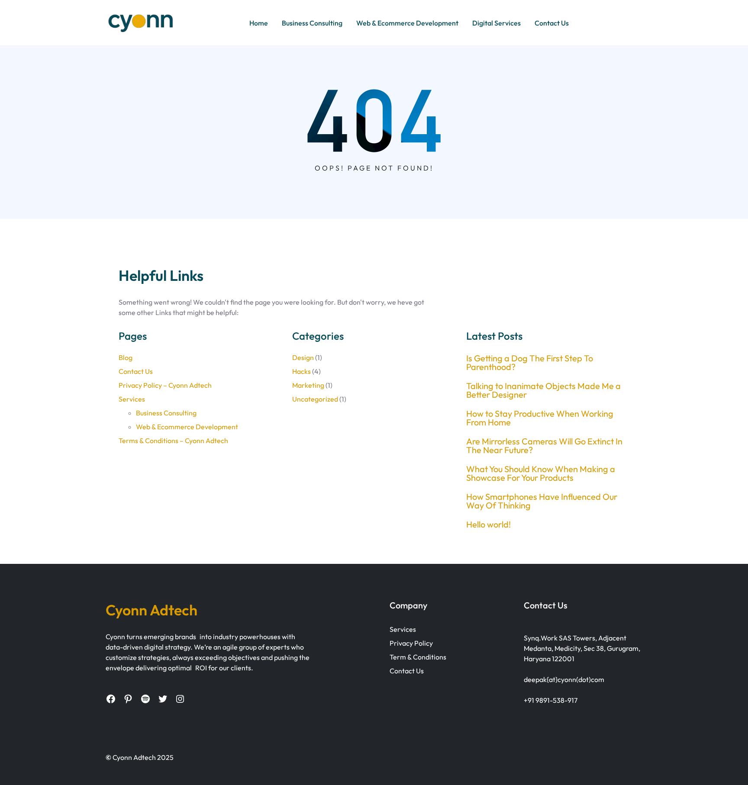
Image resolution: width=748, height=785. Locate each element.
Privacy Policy (411, 643)
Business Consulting (166, 413)
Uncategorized (315, 399)
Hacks (301, 371)
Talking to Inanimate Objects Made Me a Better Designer (543, 390)
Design (303, 357)
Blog (125, 357)
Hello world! (488, 524)
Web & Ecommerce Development (187, 426)
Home (258, 23)
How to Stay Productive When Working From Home (539, 418)
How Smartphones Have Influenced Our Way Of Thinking (541, 501)
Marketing (308, 385)
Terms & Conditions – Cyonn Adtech (173, 440)
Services (132, 399)
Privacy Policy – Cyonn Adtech (165, 385)
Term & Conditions (418, 657)
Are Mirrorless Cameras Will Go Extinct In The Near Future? (544, 445)
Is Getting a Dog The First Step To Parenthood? (529, 362)
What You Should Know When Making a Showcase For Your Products (540, 473)
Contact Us (136, 371)
